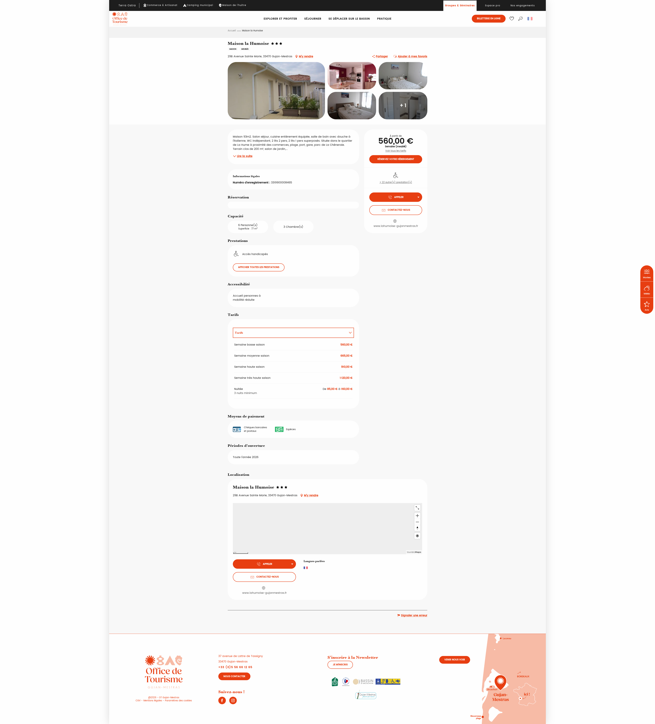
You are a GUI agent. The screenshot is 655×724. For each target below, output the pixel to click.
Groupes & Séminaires (460, 6)
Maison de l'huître (234, 5)
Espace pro (492, 6)
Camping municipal (200, 5)
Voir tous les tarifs (395, 151)
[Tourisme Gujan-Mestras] (120, 19)
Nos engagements (523, 6)
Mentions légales (152, 701)
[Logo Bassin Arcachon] (363, 681)
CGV (138, 701)
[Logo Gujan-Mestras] (365, 694)
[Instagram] (233, 701)
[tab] (290, 333)
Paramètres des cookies (178, 701)
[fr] (530, 18)
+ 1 (403, 105)
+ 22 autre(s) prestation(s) (396, 182)
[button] (520, 18)
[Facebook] (222, 701)
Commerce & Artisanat (162, 5)
